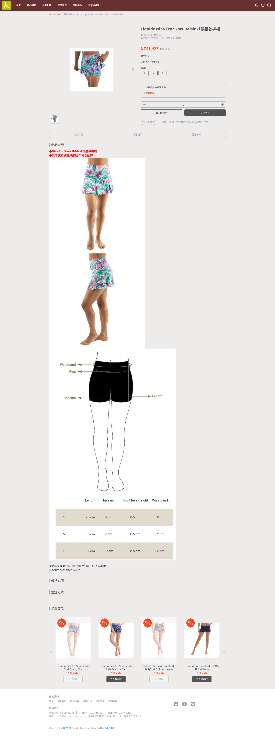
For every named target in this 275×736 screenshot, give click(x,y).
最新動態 (46, 5)
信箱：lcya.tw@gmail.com (63, 716)
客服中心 (77, 5)
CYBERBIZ (109, 727)
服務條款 (112, 701)
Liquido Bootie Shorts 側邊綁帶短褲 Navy (201, 667)
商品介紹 (78, 134)
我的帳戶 (74, 701)
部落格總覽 (93, 5)
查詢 (51, 701)
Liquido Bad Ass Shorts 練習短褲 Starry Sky (73, 667)
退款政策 (87, 701)
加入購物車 (161, 112)
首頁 (18, 5)
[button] (132, 69)
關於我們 (62, 5)
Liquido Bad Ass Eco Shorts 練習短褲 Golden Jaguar (159, 667)
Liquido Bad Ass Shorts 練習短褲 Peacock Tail (116, 667)
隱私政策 (100, 701)
